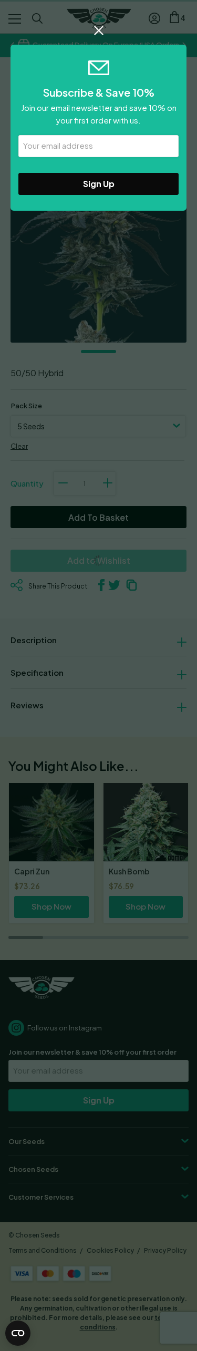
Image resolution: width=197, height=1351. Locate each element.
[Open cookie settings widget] (17, 1333)
